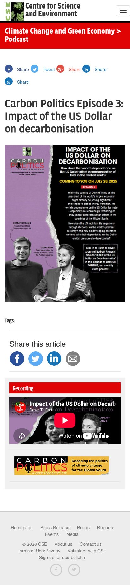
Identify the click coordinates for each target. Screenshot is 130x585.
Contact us (91, 544)
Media (72, 534)
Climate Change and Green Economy (60, 31)
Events (52, 534)
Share (22, 69)
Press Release (54, 527)
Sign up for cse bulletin (62, 557)
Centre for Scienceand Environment (52, 10)
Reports (105, 527)
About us (63, 544)
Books (83, 527)
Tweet (48, 69)
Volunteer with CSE (87, 550)
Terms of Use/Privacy (39, 550)
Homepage (22, 527)
